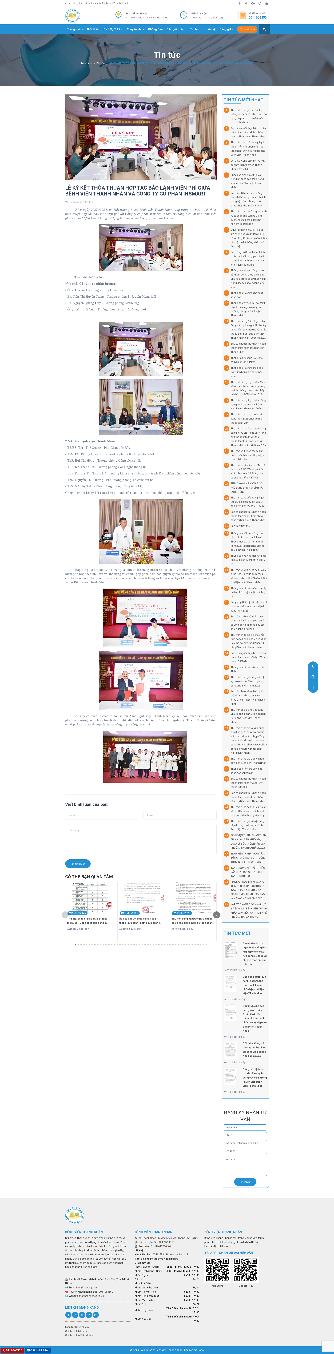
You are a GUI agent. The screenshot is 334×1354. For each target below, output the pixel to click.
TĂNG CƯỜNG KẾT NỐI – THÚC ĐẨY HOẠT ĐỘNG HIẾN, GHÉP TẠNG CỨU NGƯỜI (248, 872)
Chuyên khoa (135, 29)
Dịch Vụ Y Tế (112, 29)
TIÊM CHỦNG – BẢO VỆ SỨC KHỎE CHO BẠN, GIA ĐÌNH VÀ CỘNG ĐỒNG (247, 487)
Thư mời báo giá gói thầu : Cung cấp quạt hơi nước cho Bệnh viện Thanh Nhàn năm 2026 (249, 404)
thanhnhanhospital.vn (91, 1296)
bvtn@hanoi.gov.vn (87, 1287)
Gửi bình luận (78, 863)
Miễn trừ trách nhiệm (77, 1327)
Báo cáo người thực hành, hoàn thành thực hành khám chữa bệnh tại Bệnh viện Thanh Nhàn (248, 132)
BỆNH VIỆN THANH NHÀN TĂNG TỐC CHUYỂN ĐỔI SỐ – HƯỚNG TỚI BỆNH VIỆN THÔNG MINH (248, 857)
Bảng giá (226, 29)
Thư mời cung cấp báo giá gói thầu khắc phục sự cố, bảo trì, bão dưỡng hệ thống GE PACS (247, 501)
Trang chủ (74, 29)
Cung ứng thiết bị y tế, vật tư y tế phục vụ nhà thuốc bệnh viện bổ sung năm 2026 (249, 606)
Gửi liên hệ (245, 1182)
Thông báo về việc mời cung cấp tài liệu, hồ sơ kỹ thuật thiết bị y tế (249, 559)
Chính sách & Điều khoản (79, 1335)
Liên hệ (211, 29)
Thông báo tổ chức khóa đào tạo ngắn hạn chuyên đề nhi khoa (247, 372)
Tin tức (195, 29)
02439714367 (163, 1246)
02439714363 (166, 1242)
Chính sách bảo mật (76, 1331)
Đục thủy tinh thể (240, 526)
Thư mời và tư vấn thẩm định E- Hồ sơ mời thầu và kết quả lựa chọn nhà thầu (248, 455)
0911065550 (258, 17)
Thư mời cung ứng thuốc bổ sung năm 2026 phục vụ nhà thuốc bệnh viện (247, 418)
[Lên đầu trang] (314, 1342)
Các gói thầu (175, 29)
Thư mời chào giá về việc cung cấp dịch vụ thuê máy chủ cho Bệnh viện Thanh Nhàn (247, 825)
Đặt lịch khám (247, 29)
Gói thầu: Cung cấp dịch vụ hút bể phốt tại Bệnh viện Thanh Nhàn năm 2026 (248, 164)
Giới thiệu (93, 29)
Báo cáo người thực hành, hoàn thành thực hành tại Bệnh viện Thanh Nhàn (248, 347)
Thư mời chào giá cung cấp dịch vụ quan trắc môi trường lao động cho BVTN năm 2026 (249, 681)
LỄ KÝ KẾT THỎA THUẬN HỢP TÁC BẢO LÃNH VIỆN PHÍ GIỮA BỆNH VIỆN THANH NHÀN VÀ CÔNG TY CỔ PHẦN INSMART (137, 191)
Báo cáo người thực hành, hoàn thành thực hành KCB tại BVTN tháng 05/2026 (248, 657)
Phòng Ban (155, 29)
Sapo (201, 1350)
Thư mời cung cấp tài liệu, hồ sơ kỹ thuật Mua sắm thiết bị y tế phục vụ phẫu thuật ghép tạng (248, 811)
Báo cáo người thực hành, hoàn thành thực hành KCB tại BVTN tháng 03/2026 (248, 782)
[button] (75, 944)
